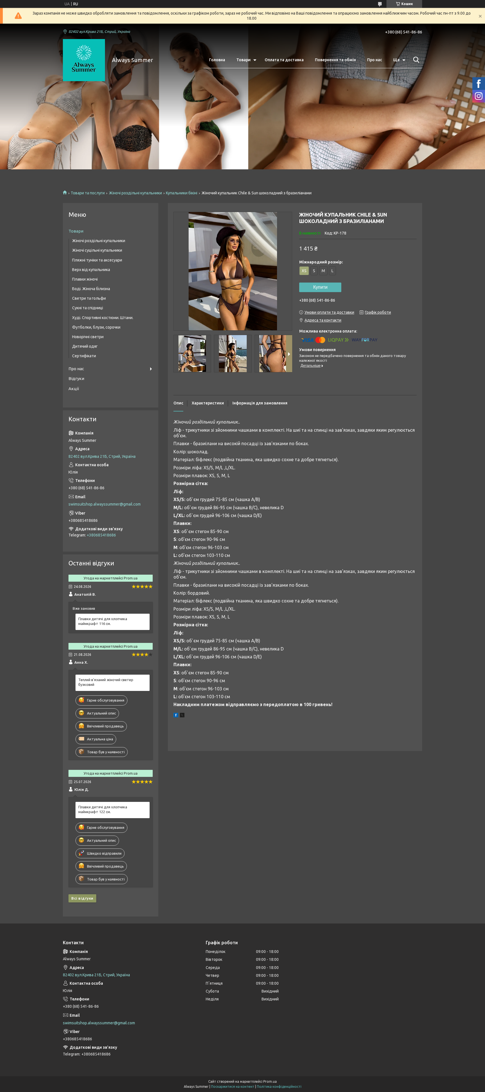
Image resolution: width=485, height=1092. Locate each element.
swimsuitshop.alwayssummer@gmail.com (104, 504)
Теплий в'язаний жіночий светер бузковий (105, 682)
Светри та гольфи (89, 298)
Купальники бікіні (181, 193)
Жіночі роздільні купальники (135, 193)
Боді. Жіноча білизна (91, 288)
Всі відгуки (82, 898)
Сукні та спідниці (87, 308)
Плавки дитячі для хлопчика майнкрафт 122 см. (102, 809)
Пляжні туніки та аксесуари (97, 260)
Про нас (374, 60)
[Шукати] (415, 60)
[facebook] (175, 716)
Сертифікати (84, 356)
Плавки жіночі (85, 279)
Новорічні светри (88, 337)
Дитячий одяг (85, 346)
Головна (217, 60)
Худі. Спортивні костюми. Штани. (102, 317)
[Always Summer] (84, 60)
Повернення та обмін (335, 60)
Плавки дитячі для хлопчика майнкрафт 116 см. (102, 621)
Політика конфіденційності (279, 1086)
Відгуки (76, 378)
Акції (73, 388)
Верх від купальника (91, 269)
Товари (243, 60)
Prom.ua (270, 1081)
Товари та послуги (88, 193)
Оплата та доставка (284, 60)
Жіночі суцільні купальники (97, 250)
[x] (182, 716)
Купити (320, 287)
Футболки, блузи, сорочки (96, 327)
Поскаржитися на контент (232, 1086)
